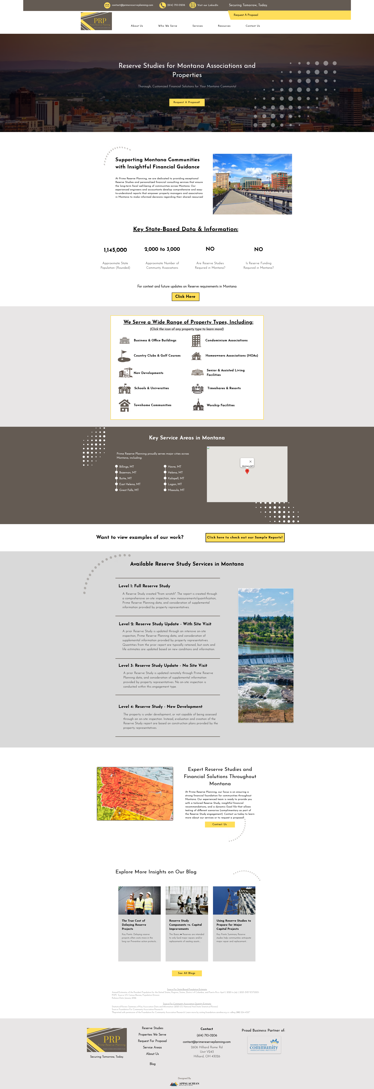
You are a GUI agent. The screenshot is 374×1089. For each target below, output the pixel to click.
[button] (137, 26)
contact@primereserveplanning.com (132, 5)
